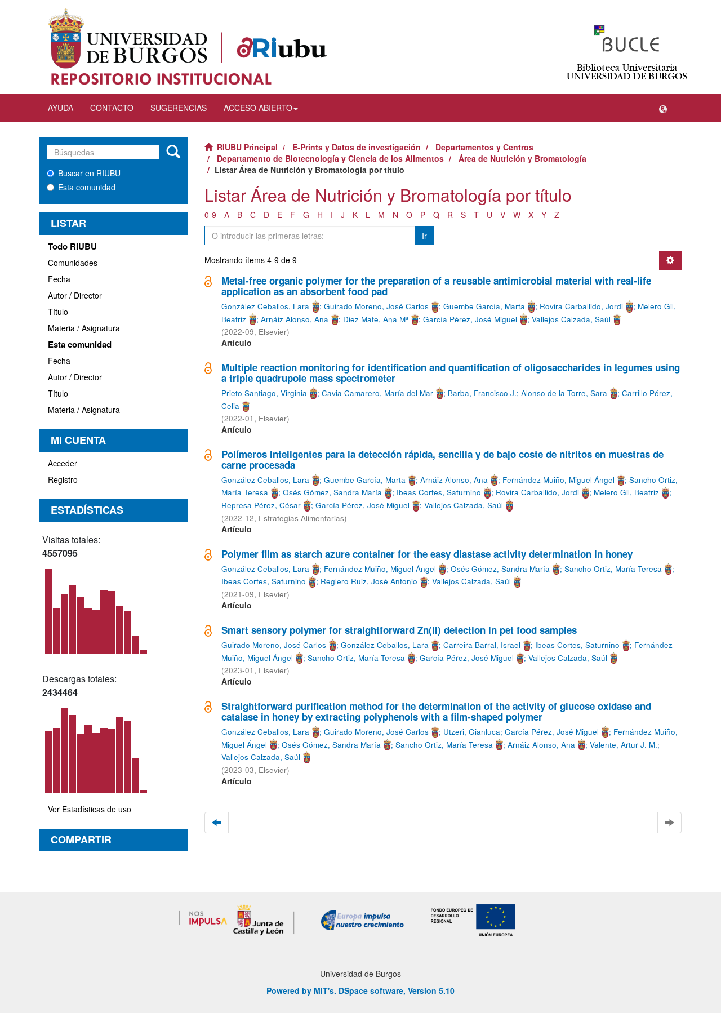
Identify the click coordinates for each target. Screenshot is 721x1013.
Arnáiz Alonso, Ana (294, 319)
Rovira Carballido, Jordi (581, 306)
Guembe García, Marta (484, 306)
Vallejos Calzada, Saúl (571, 319)
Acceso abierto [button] (258, 107)
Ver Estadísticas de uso (89, 809)
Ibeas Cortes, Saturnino (439, 492)
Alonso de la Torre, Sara (564, 393)
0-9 (210, 214)
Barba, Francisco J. (482, 393)
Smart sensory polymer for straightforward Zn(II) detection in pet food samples (399, 630)
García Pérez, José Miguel (470, 319)
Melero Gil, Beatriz (626, 492)
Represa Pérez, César (261, 505)
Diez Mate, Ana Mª (375, 319)
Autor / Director (75, 295)
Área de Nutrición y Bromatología (522, 158)
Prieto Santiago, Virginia (264, 393)
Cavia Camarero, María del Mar (377, 393)
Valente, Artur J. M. (623, 744)
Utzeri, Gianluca (471, 731)
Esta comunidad (86, 187)
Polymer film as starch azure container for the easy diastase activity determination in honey (427, 554)
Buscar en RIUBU (89, 173)
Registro (63, 479)
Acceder (62, 463)
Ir (424, 235)
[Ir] (173, 152)
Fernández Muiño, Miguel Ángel (558, 479)
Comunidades (72, 262)
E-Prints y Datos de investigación (356, 147)
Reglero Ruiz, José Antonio (369, 581)
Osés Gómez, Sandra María (332, 492)
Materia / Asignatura (84, 328)
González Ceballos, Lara (265, 306)
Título (58, 311)
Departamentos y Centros (484, 147)
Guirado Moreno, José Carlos (376, 306)
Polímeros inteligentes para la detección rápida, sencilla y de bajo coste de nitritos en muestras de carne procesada (442, 459)
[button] (663, 107)
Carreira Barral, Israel (481, 644)
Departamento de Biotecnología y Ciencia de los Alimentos (330, 158)
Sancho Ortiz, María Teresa (613, 568)
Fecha (59, 279)
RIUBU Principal (247, 147)
